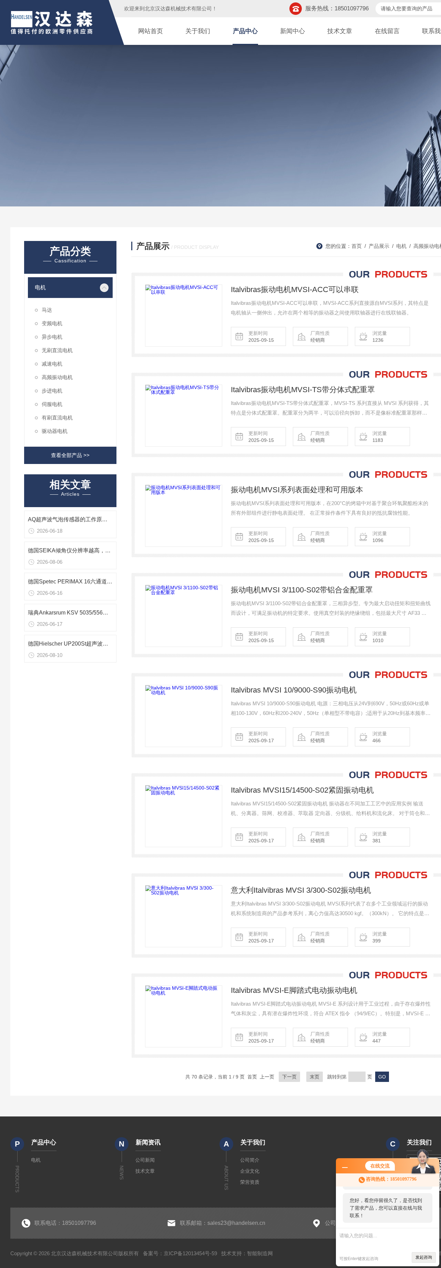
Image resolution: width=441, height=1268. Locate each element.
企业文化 (249, 1171)
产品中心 (245, 31)
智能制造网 (260, 1253)
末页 (314, 1077)
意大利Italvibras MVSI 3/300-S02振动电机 (301, 890)
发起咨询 (424, 1257)
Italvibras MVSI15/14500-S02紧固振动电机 (302, 790)
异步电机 (52, 337)
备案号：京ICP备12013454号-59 (180, 1253)
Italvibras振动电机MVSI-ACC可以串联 (295, 289)
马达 (47, 310)
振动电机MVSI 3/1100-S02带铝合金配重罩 (302, 589)
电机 (40, 287)
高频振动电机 (57, 377)
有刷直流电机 (57, 417)
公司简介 (249, 1160)
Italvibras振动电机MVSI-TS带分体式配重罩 (303, 389)
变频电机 (52, 323)
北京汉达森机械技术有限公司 (178, 8)
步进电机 (52, 391)
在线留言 (387, 31)
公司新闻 (145, 1160)
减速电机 (52, 364)
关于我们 (197, 31)
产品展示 (379, 246)
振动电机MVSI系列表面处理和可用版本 (297, 489)
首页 (356, 246)
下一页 (289, 1077)
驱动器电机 (55, 431)
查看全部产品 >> (70, 455)
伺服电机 (52, 404)
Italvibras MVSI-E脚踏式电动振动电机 (294, 990)
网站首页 (150, 31)
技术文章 (339, 31)
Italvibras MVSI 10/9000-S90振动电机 (294, 690)
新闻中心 (292, 31)
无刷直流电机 (57, 350)
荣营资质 (249, 1182)
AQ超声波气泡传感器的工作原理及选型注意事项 (87, 519)
